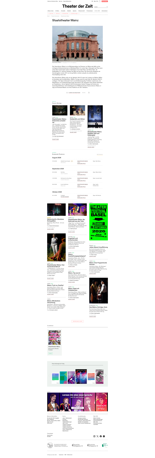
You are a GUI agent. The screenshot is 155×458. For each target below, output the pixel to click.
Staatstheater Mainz (82, 161)
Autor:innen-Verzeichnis (68, 428)
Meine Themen (96, 418)
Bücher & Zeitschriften (52, 416)
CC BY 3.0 (74, 62)
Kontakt (49, 436)
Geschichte (49, 435)
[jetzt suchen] (107, 7)
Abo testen (104, 1)
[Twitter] (98, 436)
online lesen (55, 139)
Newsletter (65, 420)
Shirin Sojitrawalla (94, 144)
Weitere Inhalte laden (77, 321)
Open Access (50, 422)
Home (48, 16)
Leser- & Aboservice (67, 429)
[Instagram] (94, 436)
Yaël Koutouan (73, 228)
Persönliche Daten (97, 423)
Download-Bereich (97, 420)
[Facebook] (101, 436)
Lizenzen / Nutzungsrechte (84, 420)
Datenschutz (69, 454)
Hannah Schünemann (54, 225)
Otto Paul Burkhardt (59, 136)
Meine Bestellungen (98, 419)
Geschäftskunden (82, 416)
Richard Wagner (65, 196)
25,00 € (50, 353)
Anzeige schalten (82, 418)
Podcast (64, 419)
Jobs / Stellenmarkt (67, 418)
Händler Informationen (83, 422)
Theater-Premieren (67, 424)
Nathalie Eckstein (76, 129)
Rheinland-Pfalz (81, 163)
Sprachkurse (65, 430)
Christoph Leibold (53, 310)
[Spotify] (104, 436)
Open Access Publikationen (84, 423)
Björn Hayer (52, 275)
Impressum (61, 454)
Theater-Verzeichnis (55, 16)
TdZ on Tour (65, 423)
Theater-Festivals (67, 425)
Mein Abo (95, 422)
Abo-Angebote (50, 419)
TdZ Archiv (49, 423)
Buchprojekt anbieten (83, 419)
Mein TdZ (95, 416)
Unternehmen (50, 433)
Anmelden (95, 424)
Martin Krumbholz (74, 280)
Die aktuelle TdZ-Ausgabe (53, 418)
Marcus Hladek (73, 264)
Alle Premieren (100, 154)
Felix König (65, 62)
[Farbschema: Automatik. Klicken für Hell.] (92, 1)
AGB (65, 454)
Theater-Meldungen (67, 422)
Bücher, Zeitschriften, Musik (53, 420)
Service (64, 416)
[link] (53, 1)
